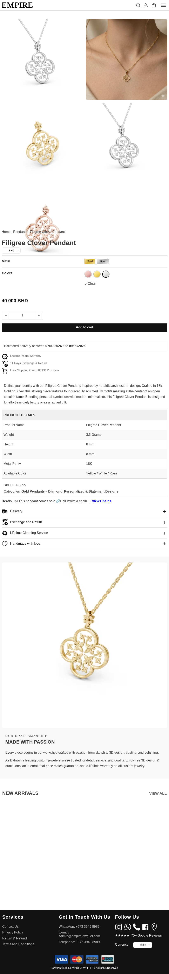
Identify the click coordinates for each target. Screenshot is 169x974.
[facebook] (145, 927)
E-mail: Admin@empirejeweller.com (79, 934)
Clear (92, 283)
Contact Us (10, 926)
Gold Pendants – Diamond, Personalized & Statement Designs (69, 491)
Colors (7, 273)
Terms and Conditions (18, 944)
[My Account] (145, 5)
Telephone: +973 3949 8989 (79, 942)
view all (158, 793)
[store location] (154, 927)
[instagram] (118, 927)
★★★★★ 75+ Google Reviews (138, 935)
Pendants (20, 232)
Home (6, 232)
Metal (6, 261)
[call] (136, 927)
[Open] (163, 5)
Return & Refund (14, 938)
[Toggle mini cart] (153, 5)
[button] (84, 511)
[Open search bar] (138, 5)
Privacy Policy (12, 932)
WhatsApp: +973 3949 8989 (79, 926)
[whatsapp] (127, 927)
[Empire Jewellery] (17, 5)
